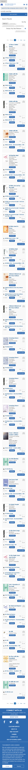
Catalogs (3, 1)
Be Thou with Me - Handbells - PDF (13, 671)
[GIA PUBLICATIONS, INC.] (1, 4)
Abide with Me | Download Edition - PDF (14, 144)
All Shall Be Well (13, 155)
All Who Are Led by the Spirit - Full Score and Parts (14, 202)
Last (24, 40)
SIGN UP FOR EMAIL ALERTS (14, 739)
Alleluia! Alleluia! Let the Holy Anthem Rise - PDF (14, 326)
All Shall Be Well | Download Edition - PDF (15, 174)
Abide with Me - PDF (10, 90)
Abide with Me (13, 74)
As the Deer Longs (14, 530)
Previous (11, 40)
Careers (14, 734)
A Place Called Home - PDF (11, 63)
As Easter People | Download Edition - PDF (14, 519)
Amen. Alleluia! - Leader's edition (13, 447)
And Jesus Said (13, 479)
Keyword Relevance (8, 25)
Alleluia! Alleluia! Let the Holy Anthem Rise (15, 275)
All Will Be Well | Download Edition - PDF (14, 263)
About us (14, 729)
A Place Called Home (10, 57)
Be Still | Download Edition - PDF (12, 645)
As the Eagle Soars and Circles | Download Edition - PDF (12, 573)
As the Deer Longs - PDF (10, 544)
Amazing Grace (13, 338)
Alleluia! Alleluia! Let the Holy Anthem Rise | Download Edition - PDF (14, 294)
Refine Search (21, 31)
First (8, 40)
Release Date (19, 25)
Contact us (14, 737)
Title (5, 23)
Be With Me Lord (13, 681)
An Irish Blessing (13, 458)
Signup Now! (14, 717)
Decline (19, 766)
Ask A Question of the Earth (11, 595)
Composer (12, 23)
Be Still (11, 631)
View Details (12, 55)
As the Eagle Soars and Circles (12, 567)
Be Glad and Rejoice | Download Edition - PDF (14, 620)
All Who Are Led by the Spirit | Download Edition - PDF (14, 208)
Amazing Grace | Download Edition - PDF (14, 394)
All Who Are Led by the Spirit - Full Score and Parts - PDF (14, 215)
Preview (12, 60)
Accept (7, 766)
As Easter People (14, 504)
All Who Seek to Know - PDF (11, 238)
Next (21, 40)
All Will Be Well (13, 249)
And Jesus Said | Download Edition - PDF (14, 493)
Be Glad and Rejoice (15, 605)
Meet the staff (14, 731)
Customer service (14, 726)
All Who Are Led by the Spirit (11, 196)
